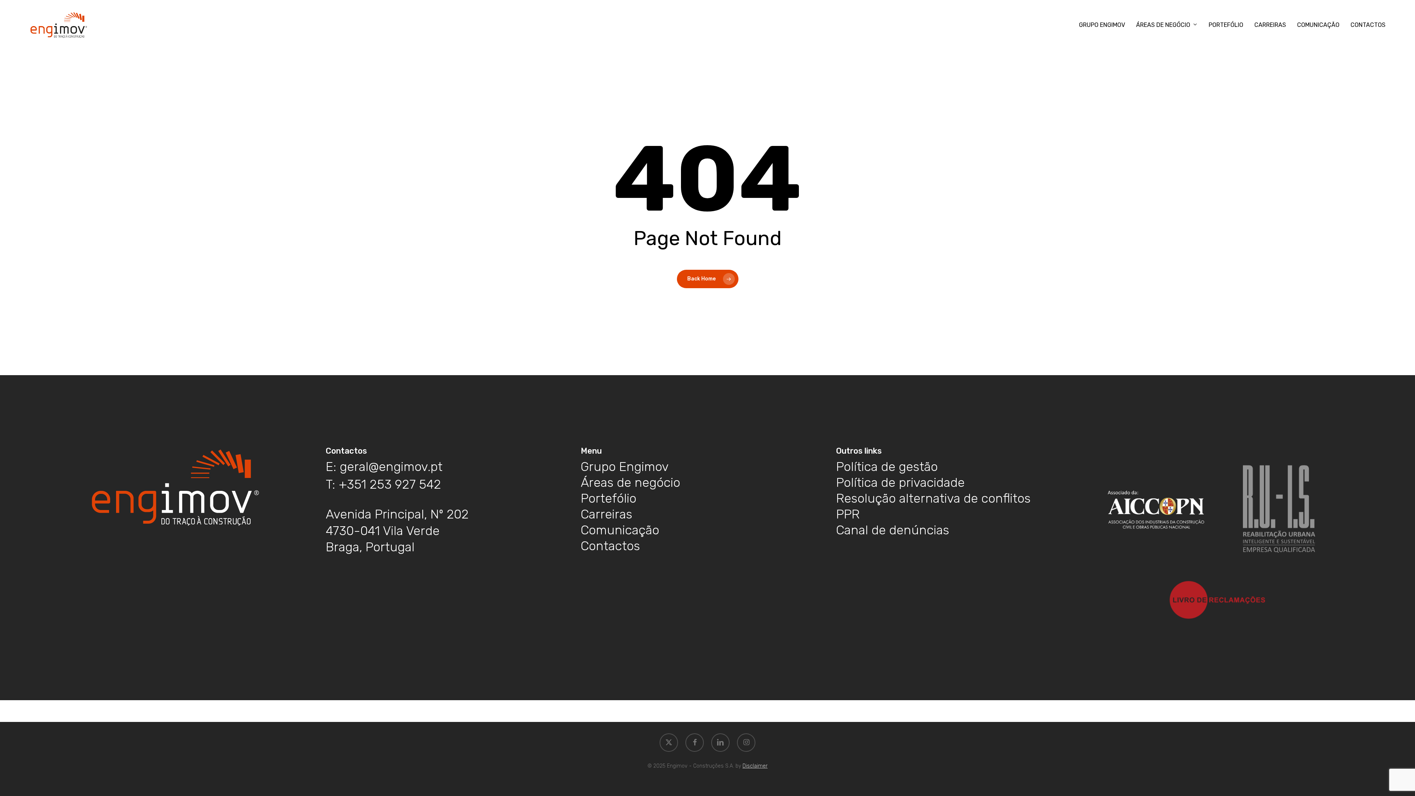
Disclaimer (755, 766)
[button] (384, 467)
